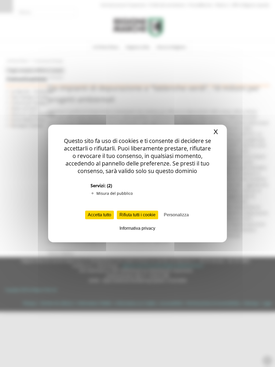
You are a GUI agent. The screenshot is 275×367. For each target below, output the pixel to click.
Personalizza (176, 215)
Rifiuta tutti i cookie (137, 215)
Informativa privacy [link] (137, 228)
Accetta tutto (99, 215)
